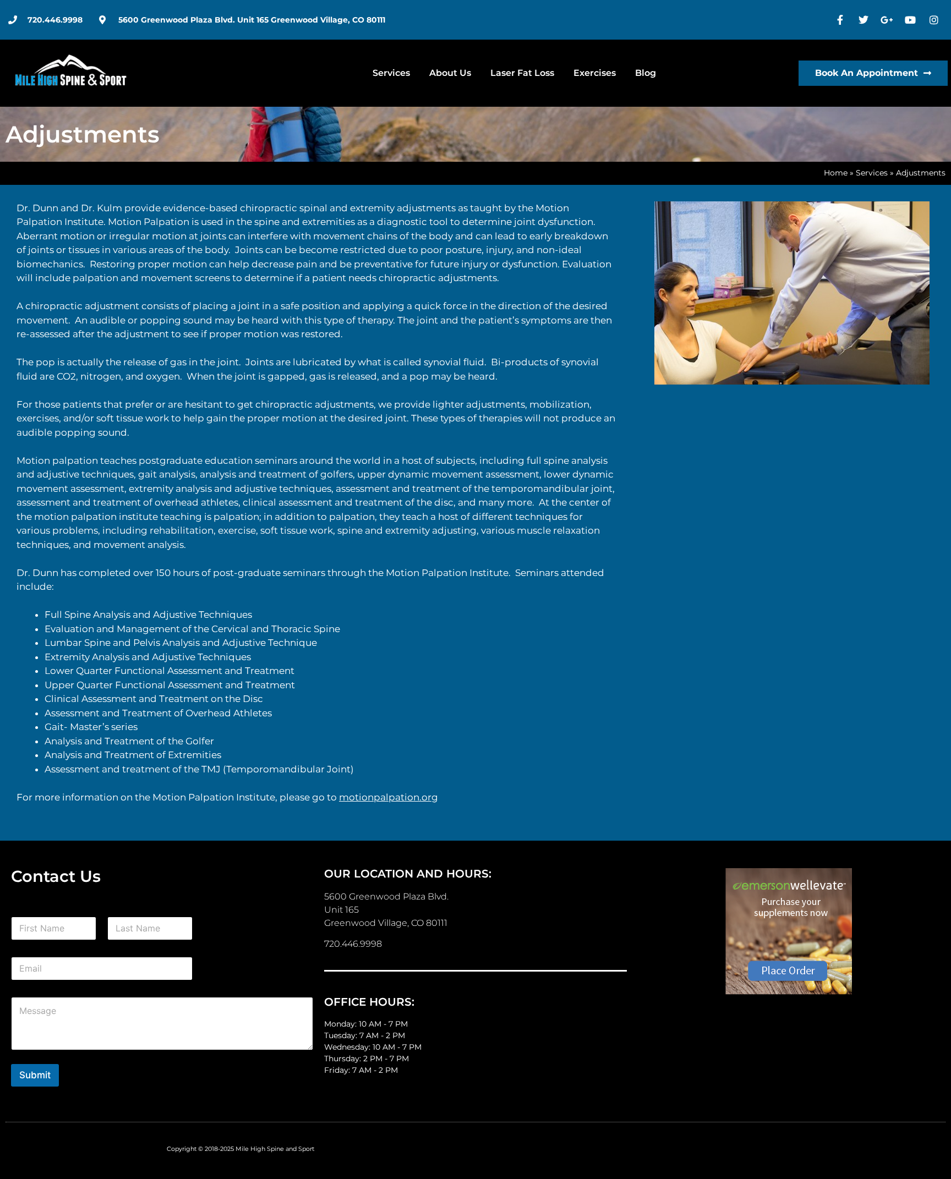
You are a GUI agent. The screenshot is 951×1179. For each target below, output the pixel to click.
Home (836, 173)
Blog (645, 73)
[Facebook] (841, 20)
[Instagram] (935, 20)
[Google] (888, 20)
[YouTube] (912, 20)
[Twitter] (865, 20)
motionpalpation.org (388, 797)
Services (391, 73)
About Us (450, 73)
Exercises (594, 73)
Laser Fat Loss (522, 73)
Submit (35, 1075)
